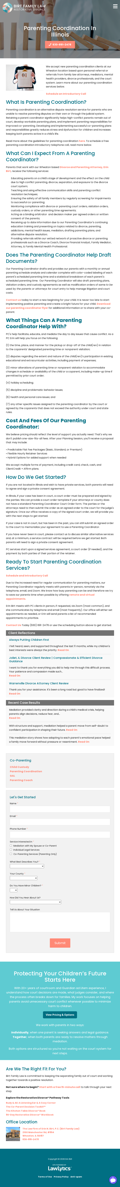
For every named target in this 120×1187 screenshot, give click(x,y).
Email (13, 816)
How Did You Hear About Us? (25, 897)
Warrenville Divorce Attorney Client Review (39, 683)
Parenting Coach (21, 780)
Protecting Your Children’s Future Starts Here (60, 976)
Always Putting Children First (29, 640)
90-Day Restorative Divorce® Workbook (30, 1114)
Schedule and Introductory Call (27, 575)
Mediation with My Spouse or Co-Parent (35, 845)
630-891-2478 (61, 44)
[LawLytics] (60, 1167)
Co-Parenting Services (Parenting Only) (35, 854)
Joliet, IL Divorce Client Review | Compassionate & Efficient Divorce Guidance (55, 659)
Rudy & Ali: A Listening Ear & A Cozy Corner (31, 1102)
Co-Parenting (20, 760)
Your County (17, 873)
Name (14, 803)
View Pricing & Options (60, 1014)
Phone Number (19, 828)
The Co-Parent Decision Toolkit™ (25, 1106)
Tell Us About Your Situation (25, 909)
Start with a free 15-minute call (59, 1087)
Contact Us (13, 625)
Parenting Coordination (26, 771)
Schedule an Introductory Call (66, 94)
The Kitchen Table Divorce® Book (25, 1110)
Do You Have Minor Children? (26, 885)
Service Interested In (22, 841)
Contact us (13, 300)
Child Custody (19, 767)
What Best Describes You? (25, 861)
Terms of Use (45, 1176)
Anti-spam (76, 1176)
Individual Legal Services (26, 849)
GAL (12, 776)
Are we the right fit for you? (36, 1069)
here (82, 141)
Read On (63, 650)
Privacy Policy (61, 1176)
